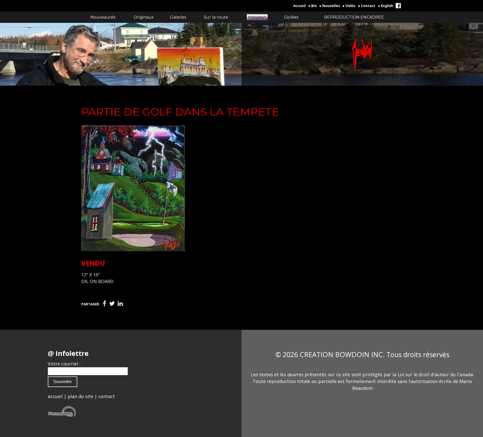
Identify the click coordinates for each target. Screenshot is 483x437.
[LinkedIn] (120, 303)
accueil (55, 396)
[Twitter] (112, 303)
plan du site (80, 396)
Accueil (299, 6)
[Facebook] (104, 303)
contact (106, 396)
